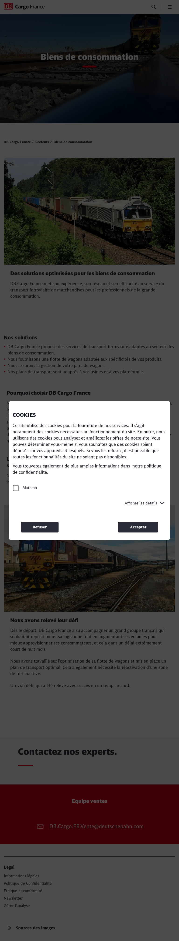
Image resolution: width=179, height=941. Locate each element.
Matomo (29, 487)
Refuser (40, 527)
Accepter (138, 527)
